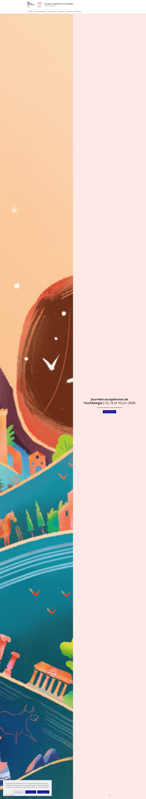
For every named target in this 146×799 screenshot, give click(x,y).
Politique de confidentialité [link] (9, 795)
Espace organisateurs (40, 11)
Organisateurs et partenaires (73, 11)
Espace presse (51, 11)
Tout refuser (30, 792)
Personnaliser (18, 792)
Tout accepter (43, 792)
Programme (61, 11)
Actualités (30, 11)
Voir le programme (109, 412)
